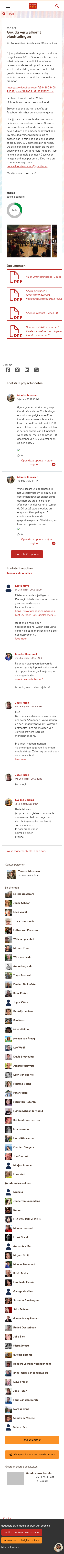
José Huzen (22, 702)
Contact (7, 1518)
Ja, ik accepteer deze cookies (21, 1532)
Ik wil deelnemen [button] (32, 1439)
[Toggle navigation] (8, 6)
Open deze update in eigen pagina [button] (37, 462)
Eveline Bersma (24, 800)
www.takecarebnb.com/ (29, 679)
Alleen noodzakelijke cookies (21, 1540)
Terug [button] (10, 13)
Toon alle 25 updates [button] (27, 554)
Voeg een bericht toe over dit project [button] (34, 1454)
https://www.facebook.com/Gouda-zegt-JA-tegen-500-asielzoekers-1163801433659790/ (35, 613)
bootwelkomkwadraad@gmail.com (27, 166)
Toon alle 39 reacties (19, 573)
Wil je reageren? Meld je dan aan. (26, 851)
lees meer (21, 638)
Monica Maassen (27, 395)
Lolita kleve (22, 586)
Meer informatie (10, 1547)
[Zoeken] (57, 6)
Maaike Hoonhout (26, 654)
